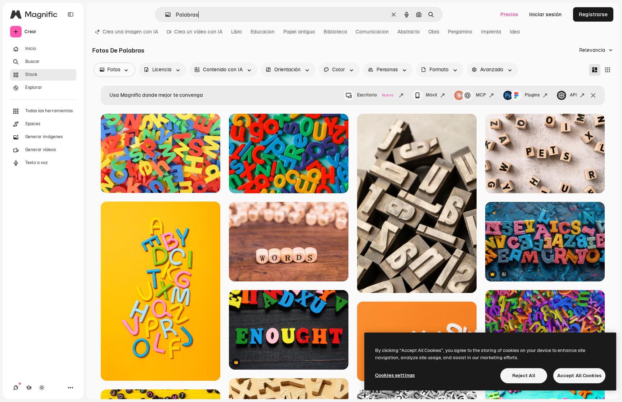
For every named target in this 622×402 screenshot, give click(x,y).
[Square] (607, 70)
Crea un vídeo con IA (198, 31)
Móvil (431, 95)
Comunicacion (372, 31)
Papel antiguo (299, 31)
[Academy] (29, 387)
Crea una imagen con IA (130, 31)
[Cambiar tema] (42, 387)
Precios (509, 14)
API (573, 95)
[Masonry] (594, 70)
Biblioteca (335, 31)
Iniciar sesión (545, 14)
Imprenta (491, 31)
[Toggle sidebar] (70, 14)
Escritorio (375, 95)
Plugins (532, 95)
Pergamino (460, 31)
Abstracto (408, 31)
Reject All (523, 375)
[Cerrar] (593, 95)
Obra (433, 31)
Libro (236, 31)
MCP (481, 95)
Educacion (263, 31)
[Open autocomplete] (165, 14)
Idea (515, 31)
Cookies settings (395, 375)
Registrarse (593, 14)
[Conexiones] (16, 387)
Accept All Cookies (579, 375)
